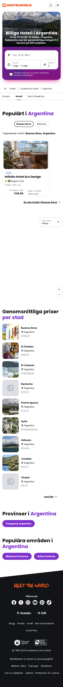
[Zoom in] (59, 289)
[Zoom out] (59, 294)
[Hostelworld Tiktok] (49, 602)
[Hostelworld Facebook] (14, 602)
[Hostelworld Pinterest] (42, 602)
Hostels (21, 623)
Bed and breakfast (44, 623)
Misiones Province (17, 556)
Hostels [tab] (6, 96)
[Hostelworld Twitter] (21, 602)
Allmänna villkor (18, 666)
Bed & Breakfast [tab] (36, 96)
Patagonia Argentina (18, 523)
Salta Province (46, 556)
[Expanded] (5, 88)
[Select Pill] (51, 5)
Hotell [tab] (19, 96)
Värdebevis (46, 666)
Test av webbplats (13, 673)
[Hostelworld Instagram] (28, 602)
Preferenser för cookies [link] (47, 673)
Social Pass (31, 630)
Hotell (8, 173)
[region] (31, 257)
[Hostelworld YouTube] (35, 602)
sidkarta (29, 673)
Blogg (12, 623)
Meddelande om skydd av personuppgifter (31, 659)
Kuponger (33, 666)
